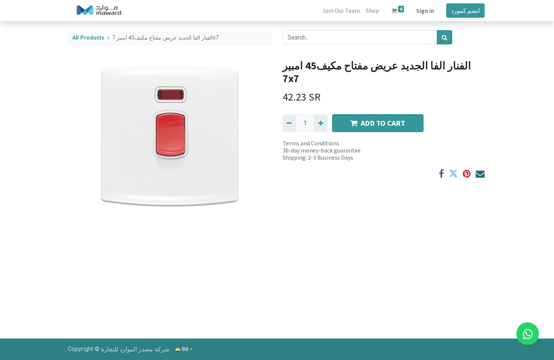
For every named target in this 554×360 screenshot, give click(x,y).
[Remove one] (289, 123)
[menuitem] (341, 10)
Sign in (425, 10)
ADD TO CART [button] (383, 123)
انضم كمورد (465, 10)
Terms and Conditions (311, 143)
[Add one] (320, 123)
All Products (88, 38)
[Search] (444, 37)
